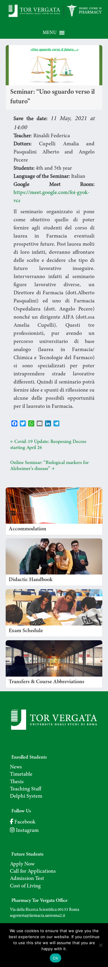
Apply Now (22, 864)
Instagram (27, 830)
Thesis (17, 782)
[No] (101, 945)
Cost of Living (25, 886)
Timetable (21, 774)
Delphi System (26, 796)
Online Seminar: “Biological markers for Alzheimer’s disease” (49, 465)
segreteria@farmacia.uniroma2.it (37, 916)
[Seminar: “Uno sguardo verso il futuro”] (54, 48)
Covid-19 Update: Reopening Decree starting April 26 (48, 444)
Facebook (24, 822)
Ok (55, 958)
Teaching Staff (25, 789)
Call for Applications (33, 871)
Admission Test (27, 878)
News (16, 767)
